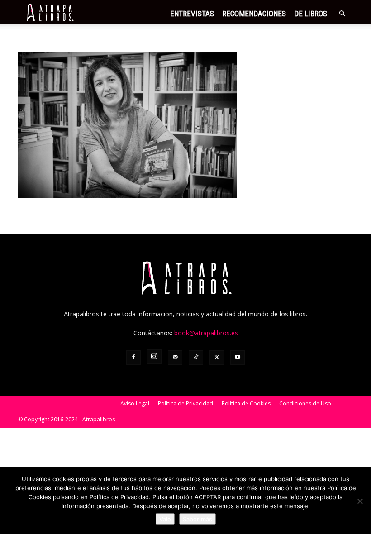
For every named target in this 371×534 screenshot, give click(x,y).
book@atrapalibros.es (206, 333)
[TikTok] (196, 357)
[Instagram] (154, 356)
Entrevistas (192, 13)
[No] (359, 500)
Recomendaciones (254, 13)
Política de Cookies (246, 403)
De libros (310, 13)
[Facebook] (133, 357)
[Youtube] (237, 357)
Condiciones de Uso (305, 403)
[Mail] (175, 357)
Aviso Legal (134, 403)
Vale (165, 519)
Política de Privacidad (185, 403)
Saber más (197, 519)
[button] (342, 14)
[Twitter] (216, 357)
